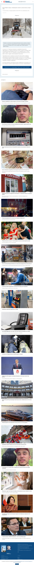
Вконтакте (21, 559)
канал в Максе (14, 67)
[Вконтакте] (23, 1)
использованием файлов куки (19, 561)
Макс (19, 559)
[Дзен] (19, 1)
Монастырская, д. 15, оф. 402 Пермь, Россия (4, 559)
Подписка (19, 558)
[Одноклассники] (25, 1)
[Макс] (21, 1)
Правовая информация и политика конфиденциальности (24, 550)
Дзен (18, 559)
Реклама (19, 557)
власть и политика (5, 74)
